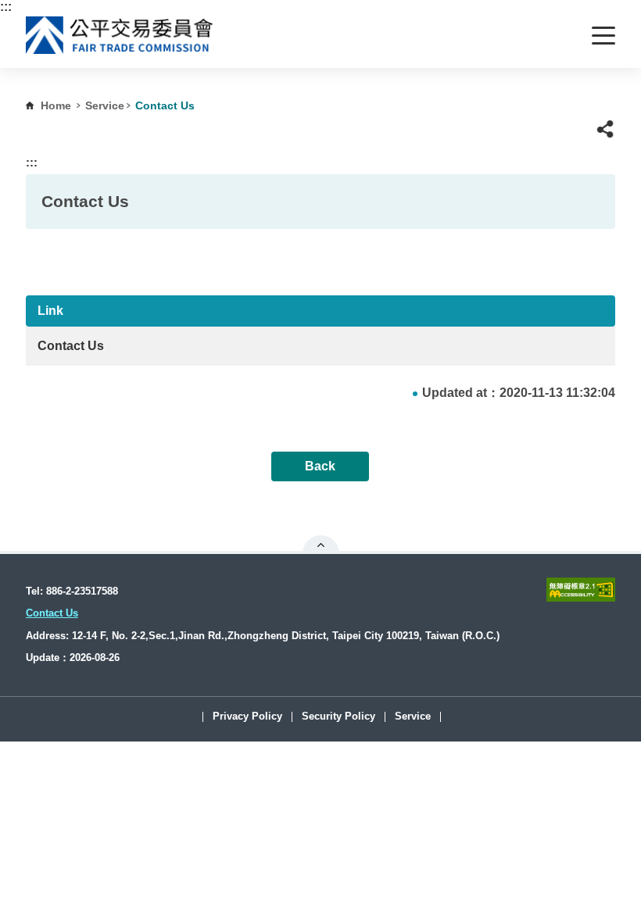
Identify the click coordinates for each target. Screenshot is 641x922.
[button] (605, 129)
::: (6, 6)
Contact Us (71, 345)
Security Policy (338, 717)
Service (104, 105)
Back (320, 466)
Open (321, 544)
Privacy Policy (247, 717)
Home (56, 105)
